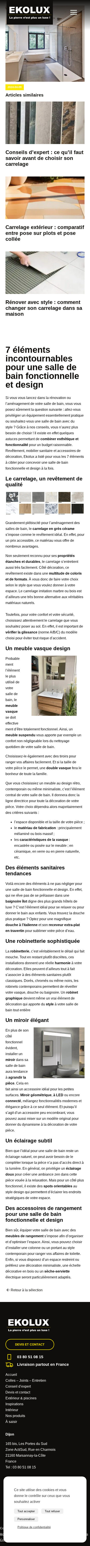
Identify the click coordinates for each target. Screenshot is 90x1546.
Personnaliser (26, 1519)
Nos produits (15, 1416)
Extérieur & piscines (20, 1398)
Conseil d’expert (18, 1386)
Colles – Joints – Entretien (25, 1380)
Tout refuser (52, 1511)
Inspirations (14, 1404)
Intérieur (11, 1410)
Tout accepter (26, 1511)
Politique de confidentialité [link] (34, 1527)
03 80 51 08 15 (30, 1357)
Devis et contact (30, 1344)
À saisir (11, 1422)
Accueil (11, 1374)
